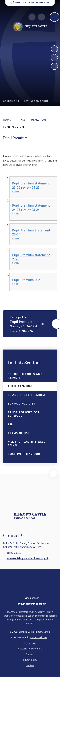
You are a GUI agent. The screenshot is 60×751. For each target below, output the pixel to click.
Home (7, 119)
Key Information (33, 119)
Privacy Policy (30, 659)
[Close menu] (54, 17)
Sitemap (30, 654)
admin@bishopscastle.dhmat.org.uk (27, 558)
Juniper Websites (38, 637)
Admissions (11, 100)
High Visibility (30, 642)
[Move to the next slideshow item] (54, 48)
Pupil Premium (13, 126)
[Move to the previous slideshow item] (54, 57)
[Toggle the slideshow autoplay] (54, 66)
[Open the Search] (41, 17)
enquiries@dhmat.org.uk (31, 603)
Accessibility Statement (30, 648)
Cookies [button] (30, 665)
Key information (36, 100)
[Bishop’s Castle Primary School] (18, 26)
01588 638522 (14, 552)
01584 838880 (31, 598)
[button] (53, 473)
